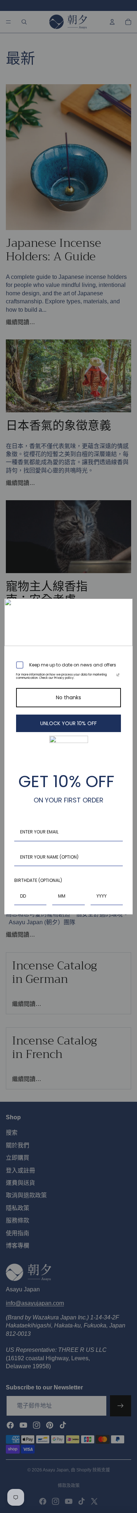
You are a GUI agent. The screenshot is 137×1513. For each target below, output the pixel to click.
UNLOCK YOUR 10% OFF (68, 723)
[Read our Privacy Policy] (118, 676)
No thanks (68, 697)
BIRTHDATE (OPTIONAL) (38, 880)
